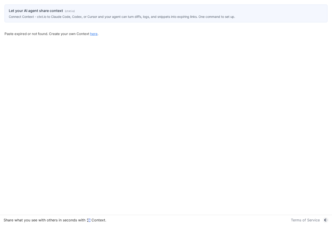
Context (98, 220)
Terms (305, 220)
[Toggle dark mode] (325, 220)
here (94, 34)
